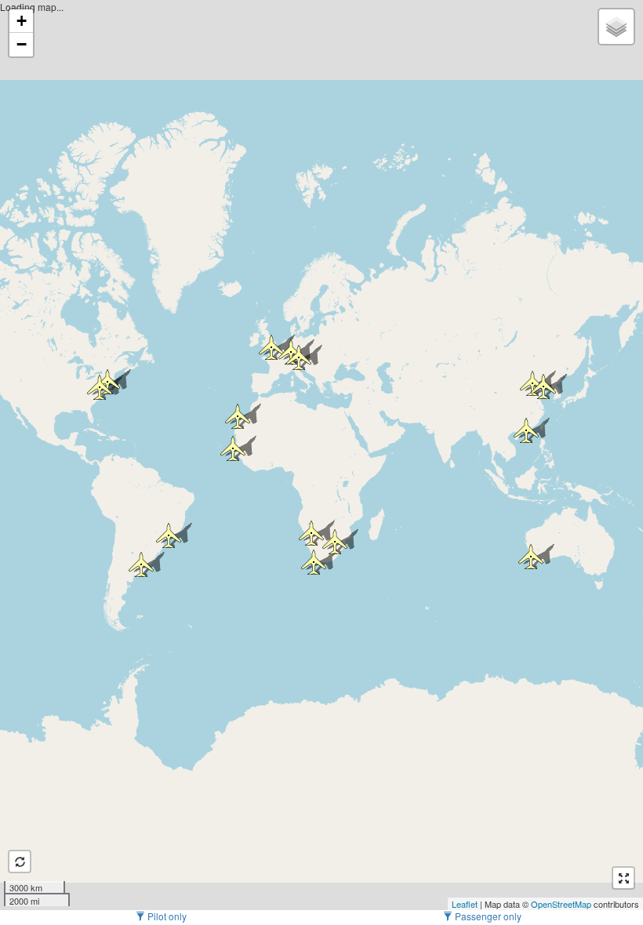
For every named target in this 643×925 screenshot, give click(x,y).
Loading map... (319, 455)
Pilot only (166, 916)
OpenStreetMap (561, 904)
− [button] (21, 44)
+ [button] (21, 21)
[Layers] (616, 26)
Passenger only (486, 916)
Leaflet (465, 904)
